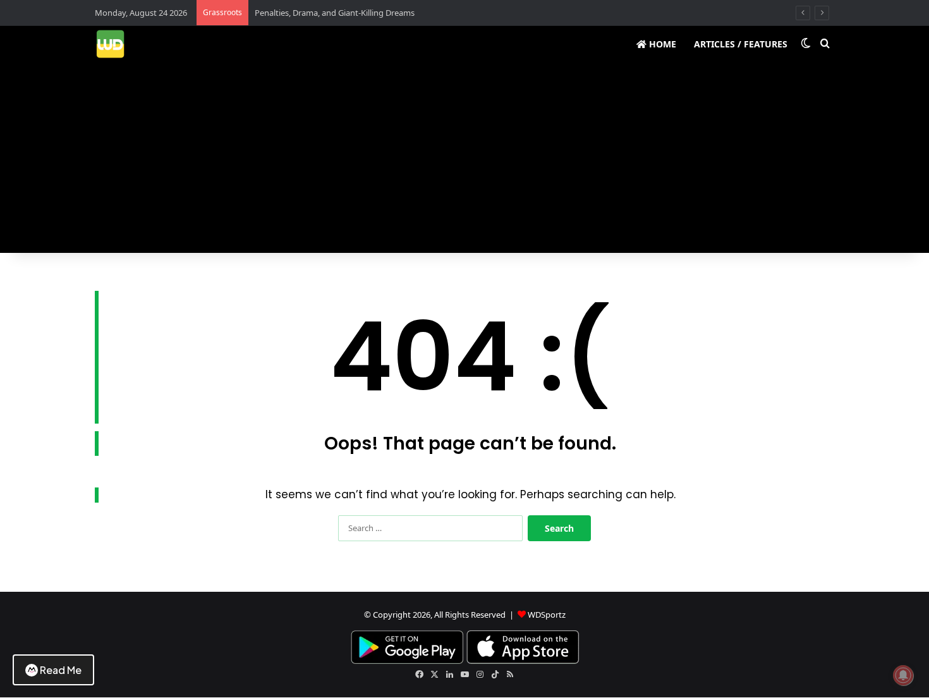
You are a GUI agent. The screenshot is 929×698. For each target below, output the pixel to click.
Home (661, 44)
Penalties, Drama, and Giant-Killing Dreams (335, 12)
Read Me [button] (61, 670)
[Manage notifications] (903, 675)
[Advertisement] (464, 158)
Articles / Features (740, 44)
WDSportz (547, 614)
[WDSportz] (110, 43)
